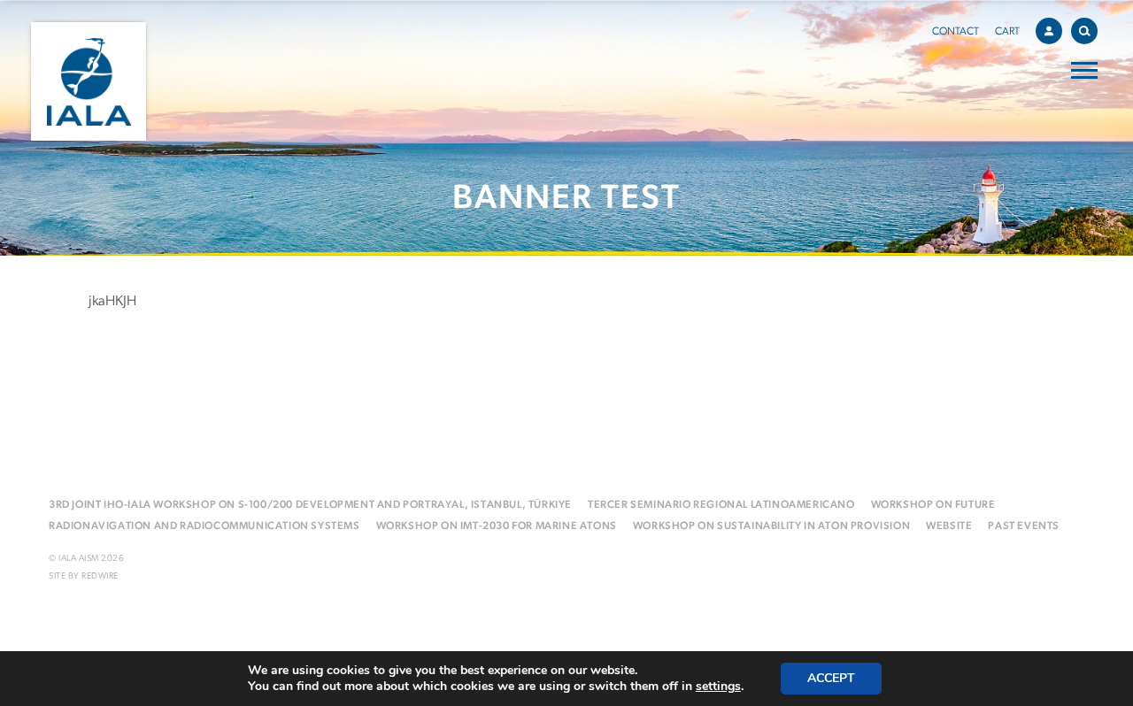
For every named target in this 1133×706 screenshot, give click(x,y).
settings (718, 686)
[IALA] (88, 81)
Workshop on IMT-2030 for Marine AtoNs (496, 526)
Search (1084, 31)
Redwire (100, 576)
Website (949, 526)
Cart (1007, 32)
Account (1049, 31)
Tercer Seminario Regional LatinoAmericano (721, 505)
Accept (831, 678)
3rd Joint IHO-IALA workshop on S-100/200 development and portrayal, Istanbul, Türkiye (310, 505)
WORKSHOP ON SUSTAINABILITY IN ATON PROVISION (771, 526)
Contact (955, 32)
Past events (1024, 526)
